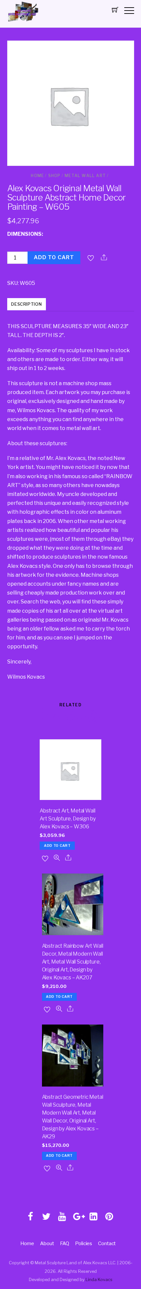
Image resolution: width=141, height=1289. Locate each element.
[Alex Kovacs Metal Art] (23, 21)
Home (37, 175)
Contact (107, 1243)
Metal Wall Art (85, 175)
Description (26, 304)
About (47, 1243)
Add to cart (54, 257)
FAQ (65, 1243)
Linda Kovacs (99, 1279)
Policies (83, 1243)
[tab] (26, 304)
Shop (54, 175)
